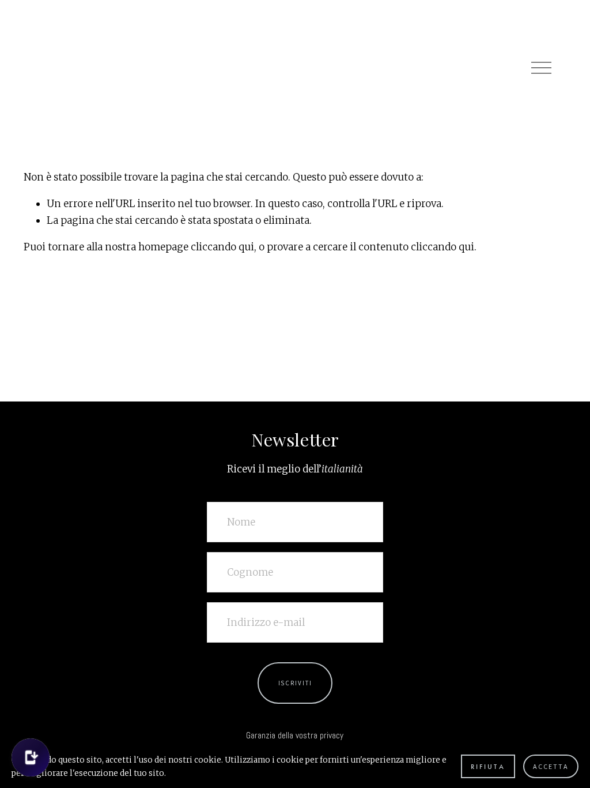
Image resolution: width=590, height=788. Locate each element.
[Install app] (31, 757)
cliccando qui (222, 247)
